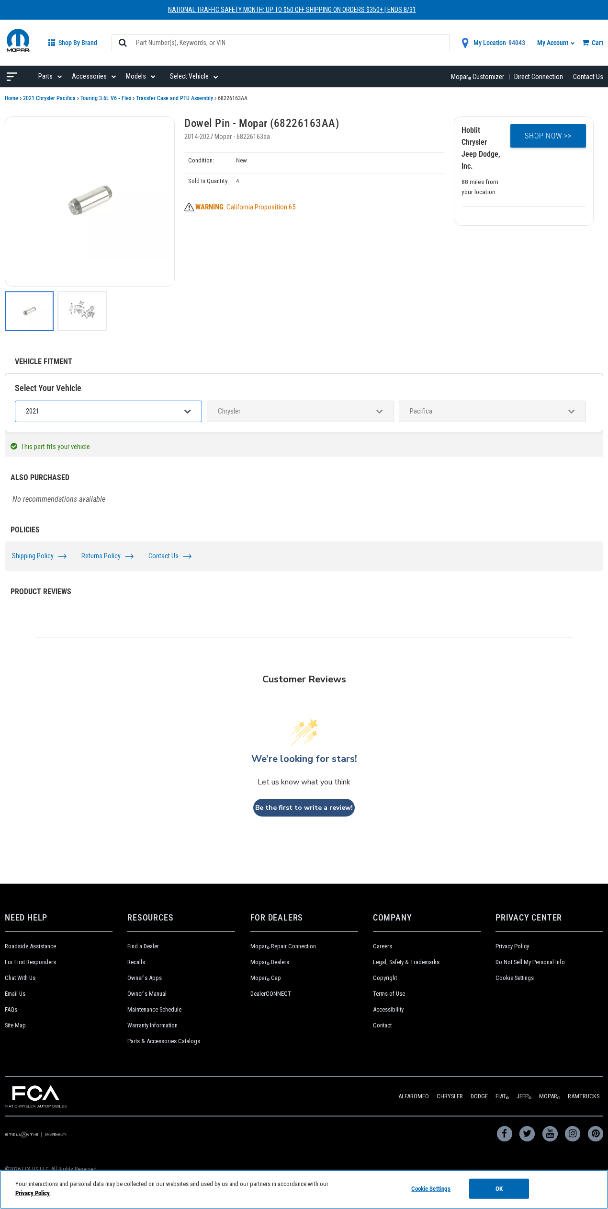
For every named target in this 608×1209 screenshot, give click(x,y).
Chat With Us (20, 977)
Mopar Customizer (477, 77)
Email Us (15, 993)
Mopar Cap (265, 977)
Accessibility (388, 1009)
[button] (89, 201)
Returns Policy (101, 556)
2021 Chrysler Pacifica (49, 98)
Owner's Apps (144, 977)
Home (11, 98)
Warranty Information (152, 1025)
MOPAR (549, 1096)
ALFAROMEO (413, 1096)
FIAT (502, 1096)
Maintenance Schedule (154, 1009)
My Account (553, 42)
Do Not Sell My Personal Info (530, 962)
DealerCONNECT (270, 993)
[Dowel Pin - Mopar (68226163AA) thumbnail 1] (29, 311)
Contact (382, 1025)
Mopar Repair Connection (283, 946)
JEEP (524, 1096)
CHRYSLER (450, 1096)
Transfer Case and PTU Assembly (174, 98)
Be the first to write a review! (304, 807)
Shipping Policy (33, 556)
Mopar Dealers (269, 962)
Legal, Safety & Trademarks (406, 962)
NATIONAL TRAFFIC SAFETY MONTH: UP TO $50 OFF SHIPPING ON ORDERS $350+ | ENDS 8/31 (292, 9)
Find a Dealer (143, 946)
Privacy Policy (512, 946)
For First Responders (30, 962)
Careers (382, 946)
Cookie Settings (514, 977)
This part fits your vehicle (55, 446)
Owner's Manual (147, 993)
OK (499, 1188)
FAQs (11, 1009)
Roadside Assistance (30, 946)
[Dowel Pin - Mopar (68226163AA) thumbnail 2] (81, 311)
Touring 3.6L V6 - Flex (105, 98)
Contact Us (588, 77)
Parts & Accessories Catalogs (163, 1041)
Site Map (15, 1025)
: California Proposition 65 (245, 207)
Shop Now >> (548, 135)
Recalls (136, 962)
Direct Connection (538, 77)
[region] (304, 1189)
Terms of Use (389, 993)
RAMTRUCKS (583, 1096)
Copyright (385, 977)
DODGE (479, 1096)
